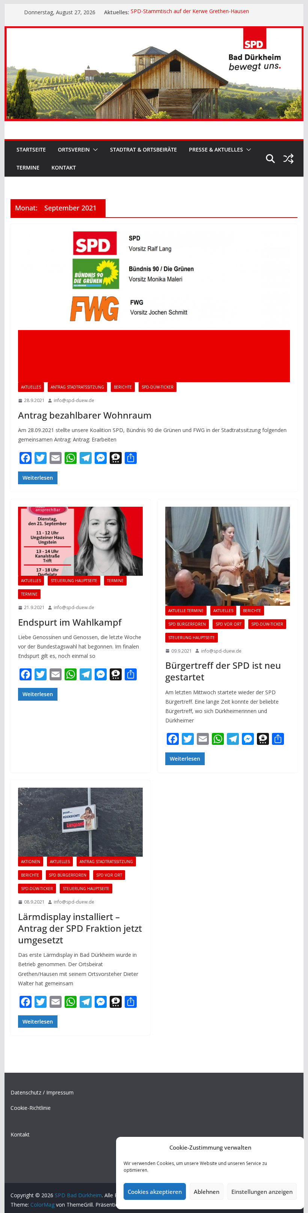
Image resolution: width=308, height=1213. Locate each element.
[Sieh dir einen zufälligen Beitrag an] (288, 159)
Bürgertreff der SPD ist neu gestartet (223, 671)
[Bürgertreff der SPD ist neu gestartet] (227, 556)
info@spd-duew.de (74, 400)
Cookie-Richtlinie (31, 1107)
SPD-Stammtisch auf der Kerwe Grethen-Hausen (190, 12)
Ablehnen (206, 1191)
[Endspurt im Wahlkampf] (80, 541)
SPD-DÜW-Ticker (158, 387)
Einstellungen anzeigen (262, 1191)
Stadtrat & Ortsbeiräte (143, 149)
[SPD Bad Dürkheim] (154, 31)
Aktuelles (31, 387)
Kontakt (63, 167)
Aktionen (30, 861)
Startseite (31, 149)
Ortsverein (74, 149)
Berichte (123, 387)
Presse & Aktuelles (216, 149)
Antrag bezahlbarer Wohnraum (85, 415)
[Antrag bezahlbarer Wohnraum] (154, 306)
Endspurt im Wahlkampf (69, 622)
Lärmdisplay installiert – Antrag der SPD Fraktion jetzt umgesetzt (80, 928)
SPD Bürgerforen (187, 624)
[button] (94, 149)
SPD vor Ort (229, 624)
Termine (28, 167)
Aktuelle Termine (186, 610)
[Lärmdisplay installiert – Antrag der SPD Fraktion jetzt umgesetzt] (80, 822)
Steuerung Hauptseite (74, 580)
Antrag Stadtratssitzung (77, 387)
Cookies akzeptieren (155, 1191)
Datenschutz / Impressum (42, 1092)
